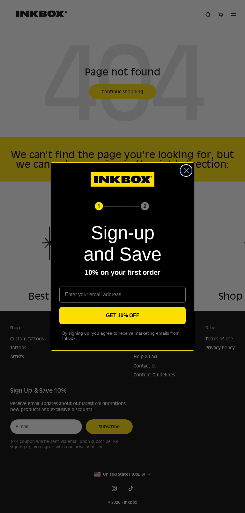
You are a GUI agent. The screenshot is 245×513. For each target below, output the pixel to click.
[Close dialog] (186, 170)
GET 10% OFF (122, 315)
